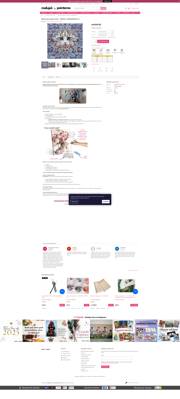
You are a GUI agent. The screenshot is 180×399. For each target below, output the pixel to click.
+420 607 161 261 (66, 353)
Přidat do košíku (104, 41)
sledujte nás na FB (67, 355)
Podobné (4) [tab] (50, 77)
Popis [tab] (44, 77)
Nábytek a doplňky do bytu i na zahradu (83, 376)
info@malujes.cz (66, 351)
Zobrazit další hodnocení (133, 270)
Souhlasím (105, 201)
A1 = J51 (68, 308)
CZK (131, 3)
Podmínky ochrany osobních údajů (88, 365)
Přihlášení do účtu (84, 371)
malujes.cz (65, 357)
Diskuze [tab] (57, 77)
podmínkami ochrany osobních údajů (109, 363)
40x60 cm (103, 308)
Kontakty (97, 3)
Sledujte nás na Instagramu (95, 317)
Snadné (116, 88)
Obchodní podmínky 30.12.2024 (87, 367)
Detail (62, 305)
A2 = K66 (73, 308)
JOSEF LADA (107, 1)
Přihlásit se (105, 366)
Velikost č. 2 (44, 308)
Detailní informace (95, 64)
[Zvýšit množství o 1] (96, 40)
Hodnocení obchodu (85, 360)
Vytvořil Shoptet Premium (133, 383)
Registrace (83, 369)
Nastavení (74, 201)
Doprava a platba (84, 356)
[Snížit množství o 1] (96, 42)
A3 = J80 (78, 308)
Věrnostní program (85, 358)
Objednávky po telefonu (86, 355)
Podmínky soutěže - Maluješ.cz (98, 376)
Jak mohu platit (84, 362)
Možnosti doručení (112, 37)
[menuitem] (44, 13)
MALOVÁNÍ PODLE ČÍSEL (119, 84)
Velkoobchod (83, 364)
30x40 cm (93, 308)
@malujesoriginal (66, 360)
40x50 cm (98, 308)
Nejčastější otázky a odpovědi (85, 3)
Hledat (103, 8)
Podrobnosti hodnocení (57, 21)
